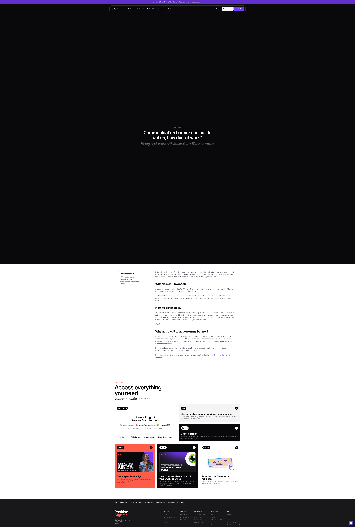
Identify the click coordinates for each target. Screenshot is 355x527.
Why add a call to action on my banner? (130, 282)
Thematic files (149, 502)
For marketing (184, 514)
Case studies (133, 502)
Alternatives (180, 502)
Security (165, 520)
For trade (183, 520)
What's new (123, 502)
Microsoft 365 (198, 517)
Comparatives (171, 502)
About (229, 514)
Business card (198, 520)
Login (218, 9)
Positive (229, 517)
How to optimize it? (127, 279)
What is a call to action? (128, 277)
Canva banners (160, 502)
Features (165, 514)
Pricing (160, 9)
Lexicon (213, 517)
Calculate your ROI (216, 520)
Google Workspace (200, 514)
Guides (141, 502)
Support (165, 522)
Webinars (213, 525)
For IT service (184, 517)
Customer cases (232, 522)
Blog (116, 502)
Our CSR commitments (233, 525)
